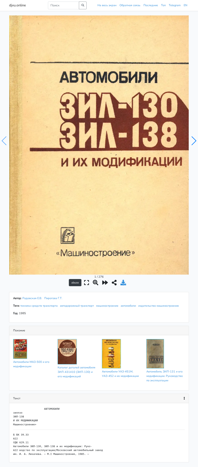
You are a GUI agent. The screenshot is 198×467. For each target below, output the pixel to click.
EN (185, 5)
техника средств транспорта (39, 306)
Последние (150, 5)
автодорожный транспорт (77, 306)
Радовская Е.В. (32, 298)
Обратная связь (129, 5)
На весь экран (106, 5)
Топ (163, 5)
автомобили (129, 306)
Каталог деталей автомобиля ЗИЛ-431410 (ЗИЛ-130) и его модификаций (76, 371)
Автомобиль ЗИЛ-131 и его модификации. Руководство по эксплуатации (164, 376)
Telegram (175, 5)
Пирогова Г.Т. (53, 298)
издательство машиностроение (159, 306)
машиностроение (108, 306)
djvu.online (17, 5)
